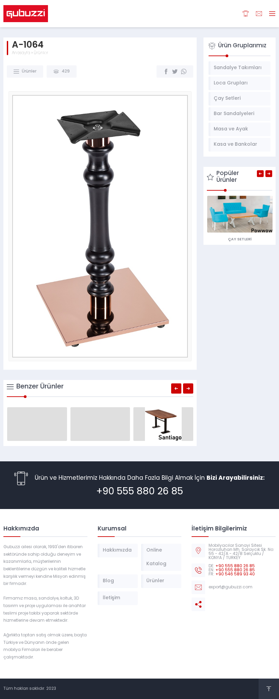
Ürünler (41, 53)
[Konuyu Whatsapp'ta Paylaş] (183, 71)
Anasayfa (21, 53)
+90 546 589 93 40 (235, 574)
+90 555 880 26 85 (139, 492)
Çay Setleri (239, 239)
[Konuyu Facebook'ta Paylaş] (166, 71)
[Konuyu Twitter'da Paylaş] (175, 71)
